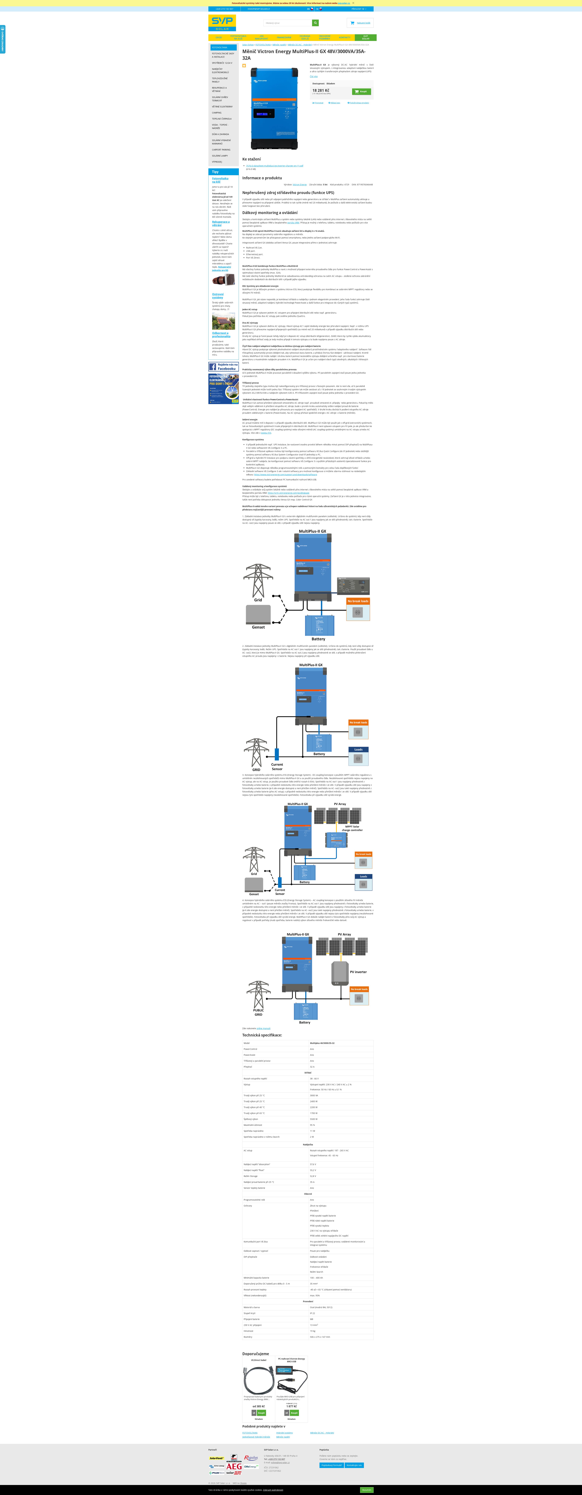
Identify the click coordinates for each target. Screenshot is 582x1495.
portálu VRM (293, 222)
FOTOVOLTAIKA (250, 1432)
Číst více (314, 76)
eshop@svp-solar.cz (259, 8)
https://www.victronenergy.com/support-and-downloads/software (285, 474)
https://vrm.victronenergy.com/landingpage (288, 492)
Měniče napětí (283, 1436)
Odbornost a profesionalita (221, 334)
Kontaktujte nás (354, 1465)
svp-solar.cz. (344, 3)
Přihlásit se (358, 9)
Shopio (243, 1483)
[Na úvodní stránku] (223, 23)
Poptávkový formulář (332, 1465)
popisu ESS (266, 432)
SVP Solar (365, 37)
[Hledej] (315, 23)
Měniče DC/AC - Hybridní (322, 1432)
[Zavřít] (353, 3)
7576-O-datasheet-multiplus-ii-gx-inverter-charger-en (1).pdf (274, 165)
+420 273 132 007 (224, 8)
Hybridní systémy (284, 1432)
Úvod (219, 38)
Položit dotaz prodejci (359, 102)
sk (317, 8)
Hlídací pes (335, 102)
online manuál (263, 1028)
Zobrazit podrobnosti (273, 1489)
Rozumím (366, 1489)
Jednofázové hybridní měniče (256, 1436)
